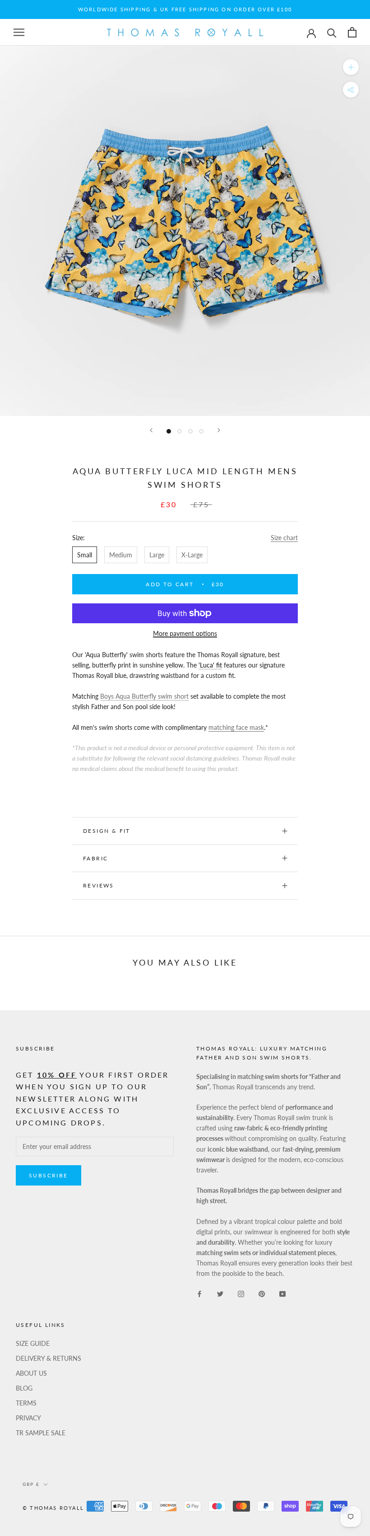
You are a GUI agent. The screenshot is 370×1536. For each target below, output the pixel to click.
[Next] (218, 430)
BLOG (24, 1388)
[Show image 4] (201, 431)
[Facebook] (199, 1293)
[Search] (332, 32)
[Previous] (151, 430)
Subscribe (48, 1175)
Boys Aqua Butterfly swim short (144, 696)
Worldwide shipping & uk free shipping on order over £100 (185, 9)
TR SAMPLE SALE (40, 1433)
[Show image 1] (168, 431)
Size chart (284, 538)
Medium (120, 555)
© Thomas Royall (53, 1508)
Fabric (95, 858)
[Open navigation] (19, 32)
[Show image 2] (179, 431)
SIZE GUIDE (33, 1343)
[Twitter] (220, 1293)
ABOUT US (31, 1373)
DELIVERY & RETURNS (48, 1358)
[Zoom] (351, 67)
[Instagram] (241, 1293)
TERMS (26, 1403)
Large (156, 555)
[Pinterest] (262, 1293)
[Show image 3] (190, 431)
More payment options (185, 633)
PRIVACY (28, 1418)
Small (84, 555)
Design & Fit (108, 830)
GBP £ (31, 1484)
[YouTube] (282, 1293)
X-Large (192, 555)
